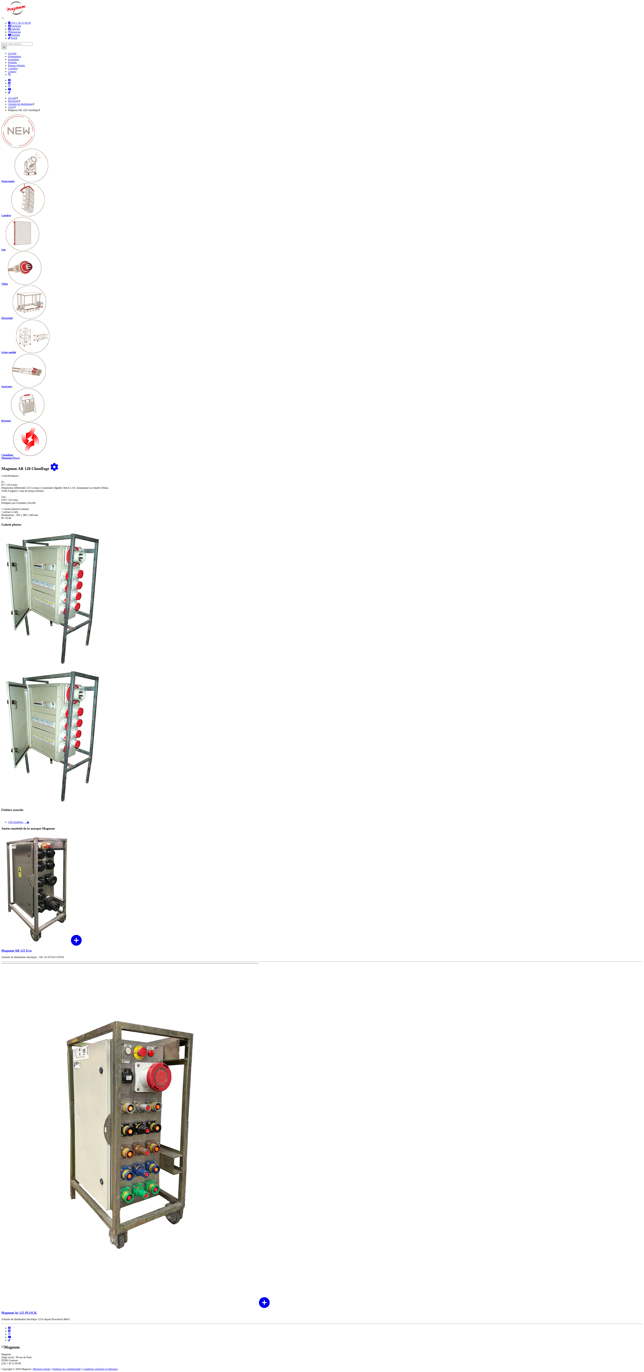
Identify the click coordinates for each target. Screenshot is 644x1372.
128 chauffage (17, 822)
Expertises (13, 59)
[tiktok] (9, 1340)
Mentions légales (42, 1369)
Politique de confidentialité (66, 1369)
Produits (12, 62)
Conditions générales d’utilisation (100, 1369)
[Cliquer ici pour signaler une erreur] (54, 468)
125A (11, 107)
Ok (4, 47)
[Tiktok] (9, 92)
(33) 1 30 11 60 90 (20, 22)
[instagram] (9, 1334)
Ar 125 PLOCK (19, 1312)
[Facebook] (9, 80)
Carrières (13, 68)
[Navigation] (2, 18)
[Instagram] (9, 86)
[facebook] (9, 1328)
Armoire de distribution (20, 104)
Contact (12, 71)
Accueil (12, 53)
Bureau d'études (16, 65)
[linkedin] (9, 1331)
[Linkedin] (9, 83)
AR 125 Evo (16, 950)
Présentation (14, 56)
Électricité (13, 101)
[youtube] (9, 1337)
